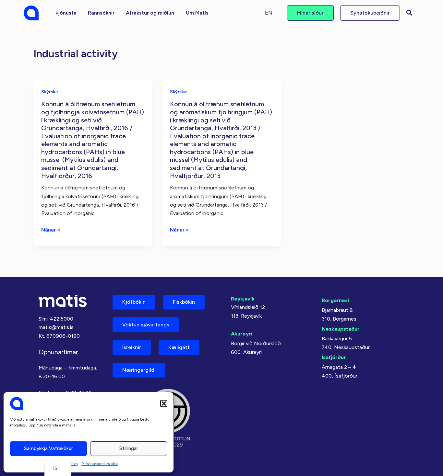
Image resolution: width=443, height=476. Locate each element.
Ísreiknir (131, 347)
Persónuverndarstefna (99, 463)
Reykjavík (243, 299)
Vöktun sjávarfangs (145, 325)
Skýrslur (49, 92)
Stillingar (128, 448)
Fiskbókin (184, 302)
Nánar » (50, 230)
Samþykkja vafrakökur (48, 448)
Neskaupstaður (341, 329)
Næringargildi (139, 370)
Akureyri (241, 334)
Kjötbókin (134, 302)
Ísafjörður (334, 357)
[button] (164, 403)
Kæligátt (179, 347)
